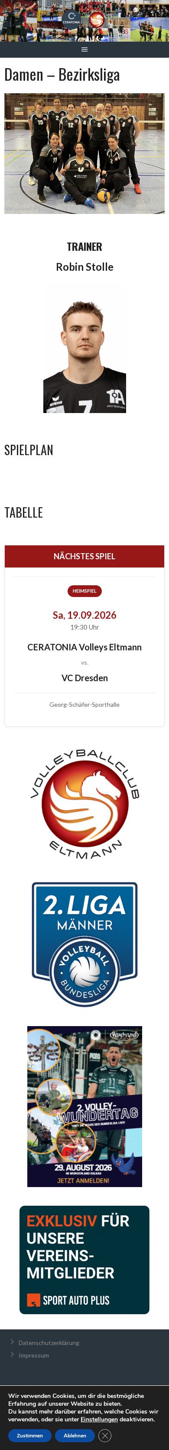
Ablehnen (75, 1435)
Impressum (34, 1355)
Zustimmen (30, 1435)
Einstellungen (99, 1420)
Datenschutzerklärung (49, 1342)
